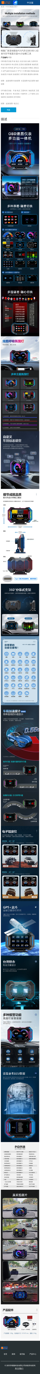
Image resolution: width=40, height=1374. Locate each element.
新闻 (13, 1354)
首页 (2, 6)
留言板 (22, 1354)
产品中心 (32, 1354)
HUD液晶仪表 (11, 6)
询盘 (8, 110)
